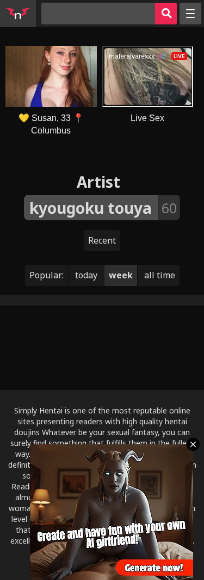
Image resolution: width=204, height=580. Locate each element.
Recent (102, 240)
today (86, 275)
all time (159, 275)
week (121, 275)
